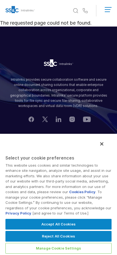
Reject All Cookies (58, 236)
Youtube (87, 119)
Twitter (45, 119)
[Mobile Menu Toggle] (108, 8)
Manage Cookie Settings (58, 248)
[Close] (102, 144)
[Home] (20, 10)
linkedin (58, 119)
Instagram (72, 119)
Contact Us (85, 11)
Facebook (31, 119)
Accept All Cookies (58, 224)
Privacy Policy (18, 213)
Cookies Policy (82, 192)
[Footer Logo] (58, 64)
